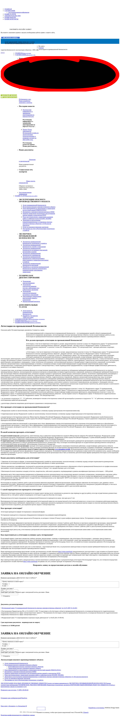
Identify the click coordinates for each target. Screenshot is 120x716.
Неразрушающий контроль (31, 301)
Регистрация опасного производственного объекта (39, 207)
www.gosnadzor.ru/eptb (62, 449)
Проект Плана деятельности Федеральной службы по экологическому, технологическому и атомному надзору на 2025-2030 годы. (31, 134)
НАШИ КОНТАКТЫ (11, 19)
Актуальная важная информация (18, 12)
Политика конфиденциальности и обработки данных (18, 715)
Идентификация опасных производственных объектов (25, 666)
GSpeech (85, 712)
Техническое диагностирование (29, 282)
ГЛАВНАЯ (8, 9)
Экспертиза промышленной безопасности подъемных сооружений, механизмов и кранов (35, 250)
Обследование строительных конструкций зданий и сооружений (32, 298)
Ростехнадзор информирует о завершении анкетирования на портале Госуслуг (28, 113)
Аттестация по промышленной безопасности (28, 312)
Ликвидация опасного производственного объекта (24, 668)
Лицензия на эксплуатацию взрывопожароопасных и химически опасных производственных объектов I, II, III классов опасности (37, 222)
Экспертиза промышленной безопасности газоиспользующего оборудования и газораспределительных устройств (35, 259)
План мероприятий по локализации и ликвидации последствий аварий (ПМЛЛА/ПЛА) (39, 209)
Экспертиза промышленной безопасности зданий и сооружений (34, 246)
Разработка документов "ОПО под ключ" (30, 316)
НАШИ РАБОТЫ (10, 17)
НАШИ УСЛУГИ (10, 14)
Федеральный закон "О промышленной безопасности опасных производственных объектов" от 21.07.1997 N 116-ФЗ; (39, 608)
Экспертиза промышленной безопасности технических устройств (35, 242)
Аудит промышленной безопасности (34, 205)
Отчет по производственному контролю (35, 227)
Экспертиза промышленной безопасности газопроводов (32, 254)
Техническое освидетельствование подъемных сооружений (30, 293)
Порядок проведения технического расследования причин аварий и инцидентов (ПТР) (39, 214)
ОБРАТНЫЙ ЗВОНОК (9, 95)
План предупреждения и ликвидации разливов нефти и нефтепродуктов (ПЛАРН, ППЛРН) (38, 217)
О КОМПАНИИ (9, 10)
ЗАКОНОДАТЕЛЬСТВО (12, 16)
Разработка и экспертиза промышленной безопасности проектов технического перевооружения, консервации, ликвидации (36, 269)
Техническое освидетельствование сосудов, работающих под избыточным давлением (31, 287)
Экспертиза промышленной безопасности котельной (32, 264)
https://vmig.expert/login (65, 551)
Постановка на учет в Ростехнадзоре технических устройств (23, 680)
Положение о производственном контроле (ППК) (38, 212)
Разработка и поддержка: (96, 708)
